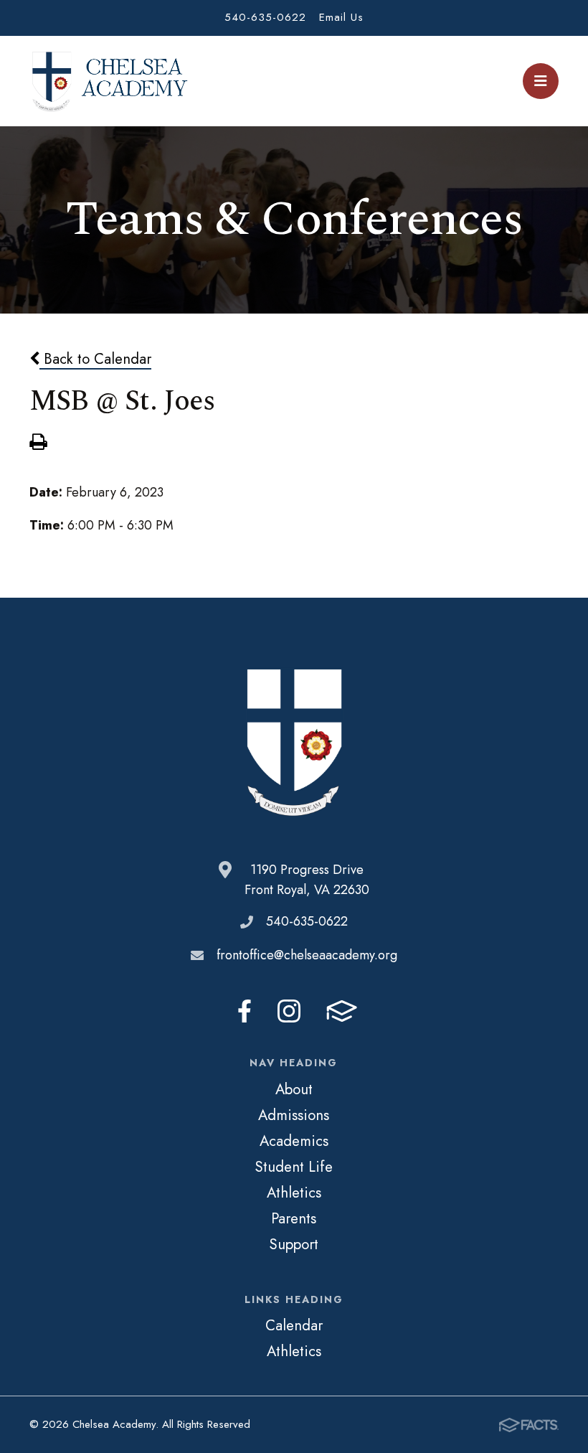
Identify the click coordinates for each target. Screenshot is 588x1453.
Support (293, 1244)
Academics (294, 1141)
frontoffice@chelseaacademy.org (307, 955)
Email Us (341, 17)
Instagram (289, 1011)
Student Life (294, 1166)
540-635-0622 (265, 17)
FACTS (342, 1011)
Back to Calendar (95, 359)
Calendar (294, 1325)
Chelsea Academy (109, 81)
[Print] (38, 443)
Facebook (244, 1011)
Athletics (294, 1192)
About (294, 1089)
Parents (293, 1218)
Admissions (293, 1115)
